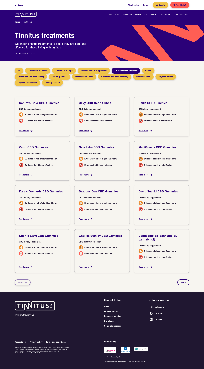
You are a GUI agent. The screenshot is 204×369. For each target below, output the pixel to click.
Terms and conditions (56, 341)
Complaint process (112, 325)
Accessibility (20, 341)
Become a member (112, 316)
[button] (19, 5)
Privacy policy (36, 341)
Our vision (109, 321)
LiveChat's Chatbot (120, 362)
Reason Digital (115, 357)
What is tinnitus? (112, 311)
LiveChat (142, 362)
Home (106, 306)
